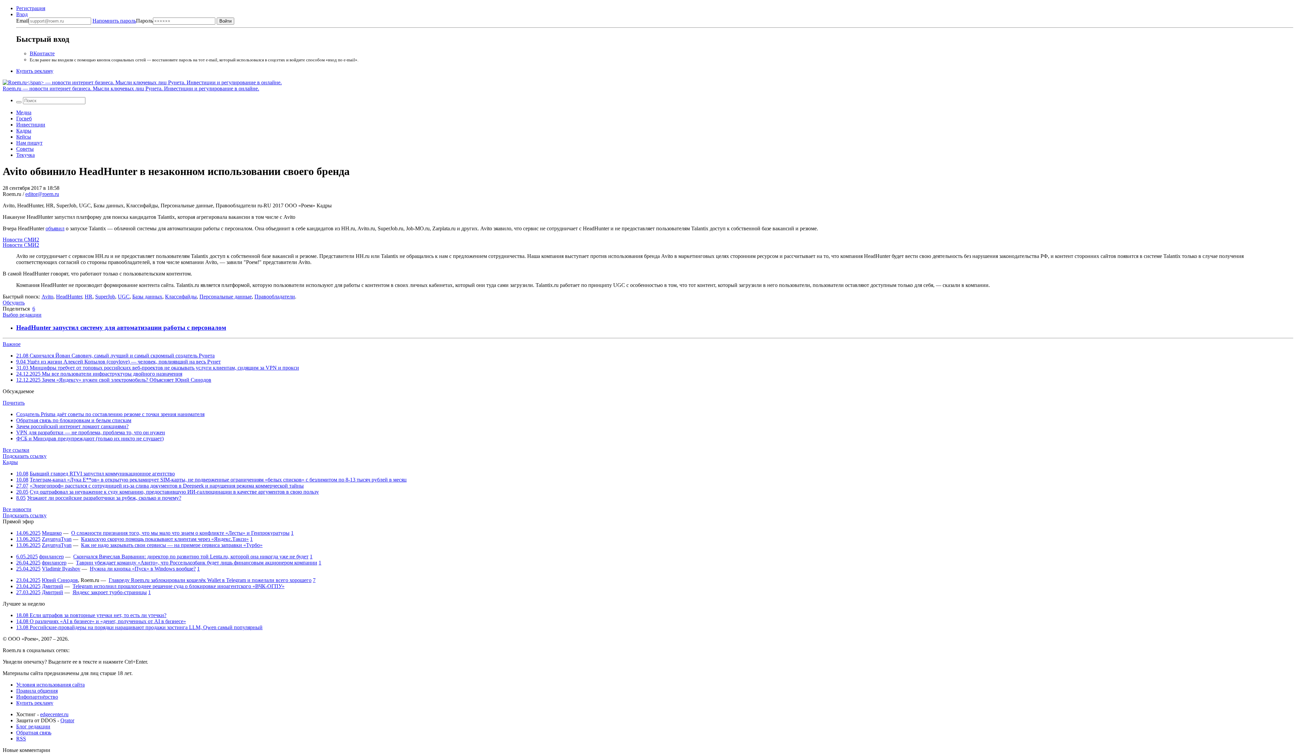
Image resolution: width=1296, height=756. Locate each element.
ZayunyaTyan (57, 539)
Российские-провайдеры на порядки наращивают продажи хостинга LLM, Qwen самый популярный (139, 627)
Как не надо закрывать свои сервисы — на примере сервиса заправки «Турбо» (172, 545)
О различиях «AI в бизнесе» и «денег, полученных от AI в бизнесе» (101, 621)
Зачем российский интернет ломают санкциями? (72, 426)
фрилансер (51, 556)
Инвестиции (30, 124)
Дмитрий (52, 586)
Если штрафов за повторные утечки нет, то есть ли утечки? (91, 615)
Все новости (17, 509)
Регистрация (30, 8)
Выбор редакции (22, 315)
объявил (55, 228)
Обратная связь (33, 732)
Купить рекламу (34, 71)
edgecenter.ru (54, 714)
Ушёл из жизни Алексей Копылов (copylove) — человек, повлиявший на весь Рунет (118, 362)
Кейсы (23, 137)
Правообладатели (274, 296)
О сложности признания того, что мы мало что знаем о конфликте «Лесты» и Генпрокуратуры (180, 533)
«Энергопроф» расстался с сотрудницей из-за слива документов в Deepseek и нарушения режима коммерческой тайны (167, 486)
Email (22, 21)
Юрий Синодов (60, 580)
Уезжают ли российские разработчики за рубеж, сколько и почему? (104, 498)
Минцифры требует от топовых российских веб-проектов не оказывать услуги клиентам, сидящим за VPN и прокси (157, 368)
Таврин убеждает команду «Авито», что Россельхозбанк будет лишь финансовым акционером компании (196, 562)
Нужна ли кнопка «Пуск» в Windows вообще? (143, 569)
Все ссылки (16, 450)
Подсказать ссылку (25, 456)
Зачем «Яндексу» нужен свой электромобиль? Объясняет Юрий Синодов (113, 380)
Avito (47, 296)
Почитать (14, 403)
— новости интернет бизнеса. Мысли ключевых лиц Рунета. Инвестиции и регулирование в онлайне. (131, 88)
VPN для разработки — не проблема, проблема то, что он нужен (90, 432)
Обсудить (14, 303)
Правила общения (37, 691)
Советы (25, 149)
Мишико (52, 533)
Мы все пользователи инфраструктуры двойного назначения (99, 374)
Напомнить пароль (114, 21)
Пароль (122, 21)
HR (88, 296)
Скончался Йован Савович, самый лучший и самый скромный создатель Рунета (115, 355)
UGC (124, 296)
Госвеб (24, 118)
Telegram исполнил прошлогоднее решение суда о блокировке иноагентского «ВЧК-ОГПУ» (179, 586)
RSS (21, 739)
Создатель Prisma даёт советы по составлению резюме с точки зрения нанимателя (110, 414)
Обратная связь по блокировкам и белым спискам (73, 420)
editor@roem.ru (42, 194)
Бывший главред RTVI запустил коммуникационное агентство (102, 473)
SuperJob (105, 296)
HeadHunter (69, 296)
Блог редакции (33, 726)
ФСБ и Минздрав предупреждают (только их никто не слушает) (90, 438)
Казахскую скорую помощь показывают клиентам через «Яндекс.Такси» (165, 539)
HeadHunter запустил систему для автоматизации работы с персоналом (121, 327)
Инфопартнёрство (37, 697)
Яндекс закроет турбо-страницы (110, 592)
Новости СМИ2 (21, 239)
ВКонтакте (42, 53)
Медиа (23, 112)
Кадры (23, 131)
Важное (12, 344)
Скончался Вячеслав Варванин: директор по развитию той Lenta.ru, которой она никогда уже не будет (190, 556)
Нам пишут (29, 143)
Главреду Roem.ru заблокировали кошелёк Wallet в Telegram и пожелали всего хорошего (210, 580)
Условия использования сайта (50, 685)
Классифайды (181, 296)
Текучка (25, 155)
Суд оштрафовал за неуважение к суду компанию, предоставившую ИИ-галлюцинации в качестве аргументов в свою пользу (174, 492)
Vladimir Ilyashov (61, 569)
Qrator (67, 720)
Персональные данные (225, 296)
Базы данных (147, 296)
